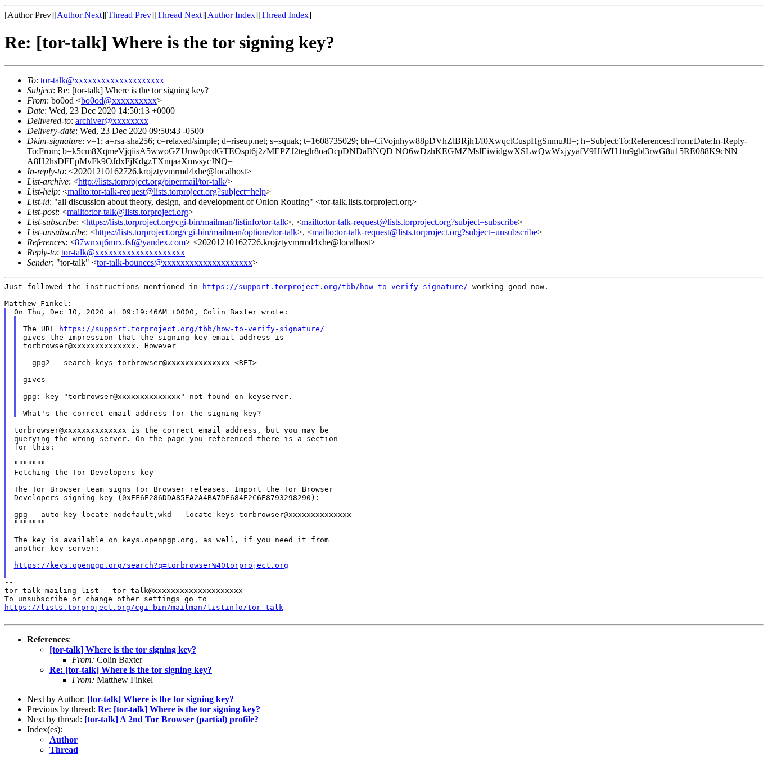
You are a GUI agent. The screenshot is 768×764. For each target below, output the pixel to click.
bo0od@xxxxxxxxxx (119, 100)
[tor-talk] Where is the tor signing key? (122, 649)
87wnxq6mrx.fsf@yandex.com (130, 242)
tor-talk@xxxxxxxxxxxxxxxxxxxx (102, 80)
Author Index (231, 15)
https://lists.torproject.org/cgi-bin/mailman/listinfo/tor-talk (186, 222)
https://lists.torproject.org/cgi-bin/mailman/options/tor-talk (196, 232)
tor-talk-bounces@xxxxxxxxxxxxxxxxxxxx (174, 262)
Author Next (79, 15)
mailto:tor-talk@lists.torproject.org (127, 212)
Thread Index (285, 15)
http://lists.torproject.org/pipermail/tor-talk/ (152, 181)
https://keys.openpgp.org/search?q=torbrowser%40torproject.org (151, 565)
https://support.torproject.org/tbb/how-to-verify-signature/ (335, 286)
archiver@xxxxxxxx (111, 120)
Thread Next (179, 15)
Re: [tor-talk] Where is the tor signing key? (130, 670)
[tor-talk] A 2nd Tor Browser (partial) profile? (171, 719)
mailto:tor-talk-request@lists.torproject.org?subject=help (166, 191)
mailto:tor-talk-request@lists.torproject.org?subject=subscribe (409, 222)
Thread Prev (129, 15)
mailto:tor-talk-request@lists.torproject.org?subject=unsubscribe (424, 232)
